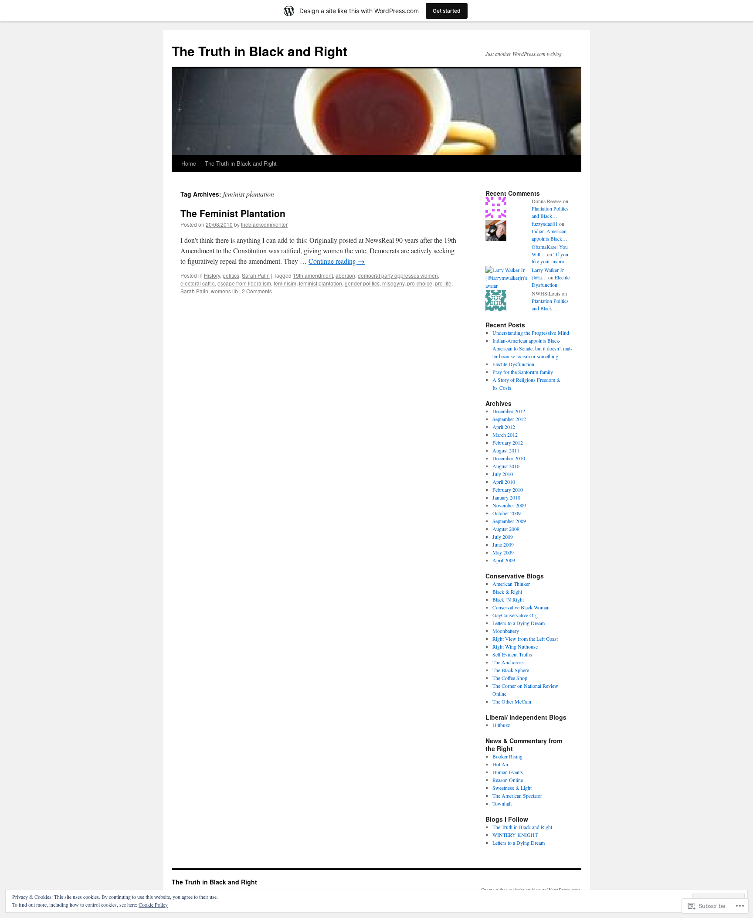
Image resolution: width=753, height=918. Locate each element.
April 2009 (503, 560)
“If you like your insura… (550, 258)
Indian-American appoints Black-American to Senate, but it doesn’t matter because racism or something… (532, 348)
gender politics (362, 283)
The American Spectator (517, 795)
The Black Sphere (510, 669)
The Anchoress (508, 662)
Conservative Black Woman (520, 607)
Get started (447, 10)
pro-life (443, 283)
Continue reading (337, 260)
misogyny (393, 283)
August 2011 (505, 450)
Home (188, 163)
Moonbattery (505, 630)
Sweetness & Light (512, 787)
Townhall (502, 803)
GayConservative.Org (515, 615)
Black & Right (507, 591)
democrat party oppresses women (398, 275)
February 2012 (507, 442)
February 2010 (507, 489)
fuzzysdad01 (545, 223)
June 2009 (503, 544)
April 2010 (503, 481)
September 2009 (509, 520)
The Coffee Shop (509, 677)
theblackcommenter (264, 224)
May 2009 (503, 552)
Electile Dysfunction (551, 281)
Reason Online (507, 779)
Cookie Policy (153, 904)
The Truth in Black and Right (259, 50)
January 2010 (506, 497)
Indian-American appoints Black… (549, 235)
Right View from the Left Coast (525, 638)
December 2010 (508, 458)
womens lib (224, 291)
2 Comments (257, 291)
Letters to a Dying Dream (518, 622)
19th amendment (313, 275)
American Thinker (511, 583)
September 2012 (509, 418)
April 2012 (503, 426)
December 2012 (508, 411)
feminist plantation (320, 283)
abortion (345, 275)
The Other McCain (511, 701)
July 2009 (502, 536)
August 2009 (505, 528)
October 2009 (506, 513)
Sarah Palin (256, 275)
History (212, 275)
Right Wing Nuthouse (515, 646)
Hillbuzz (501, 724)
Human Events (507, 771)
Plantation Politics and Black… (550, 212)
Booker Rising (507, 756)
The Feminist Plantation (232, 213)
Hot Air (500, 764)
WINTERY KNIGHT (515, 834)
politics (231, 275)
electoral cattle (197, 283)
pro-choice (419, 283)
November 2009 (509, 505)
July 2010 (502, 473)
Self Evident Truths (512, 654)
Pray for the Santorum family (522, 371)
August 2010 (505, 465)
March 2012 (505, 434)
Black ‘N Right (508, 599)
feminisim (285, 283)
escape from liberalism (244, 283)
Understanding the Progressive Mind (530, 332)
